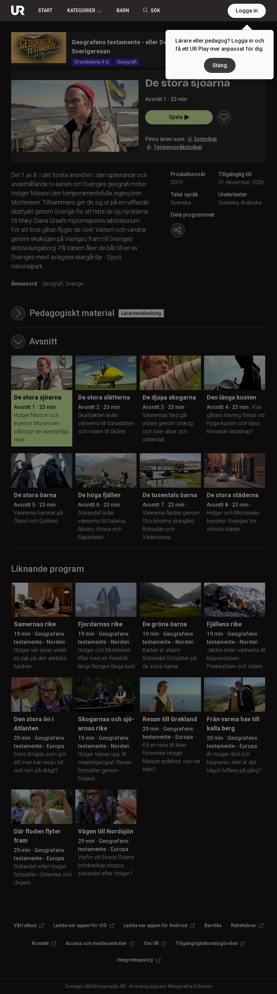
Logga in (247, 10)
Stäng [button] (219, 65)
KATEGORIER (81, 10)
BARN (123, 10)
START (45, 10)
